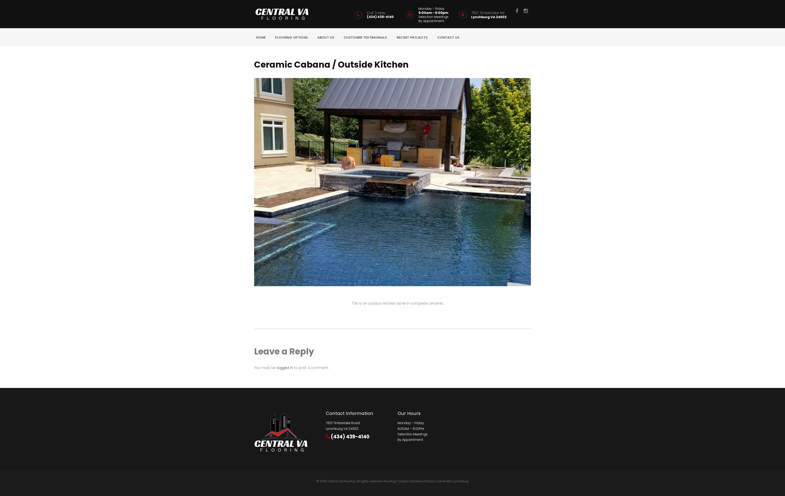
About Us (325, 37)
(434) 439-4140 (380, 17)
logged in (285, 367)
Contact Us (448, 37)
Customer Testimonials (365, 37)
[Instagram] (526, 10)
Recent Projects (412, 37)
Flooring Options (291, 37)
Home (261, 37)
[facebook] (517, 10)
